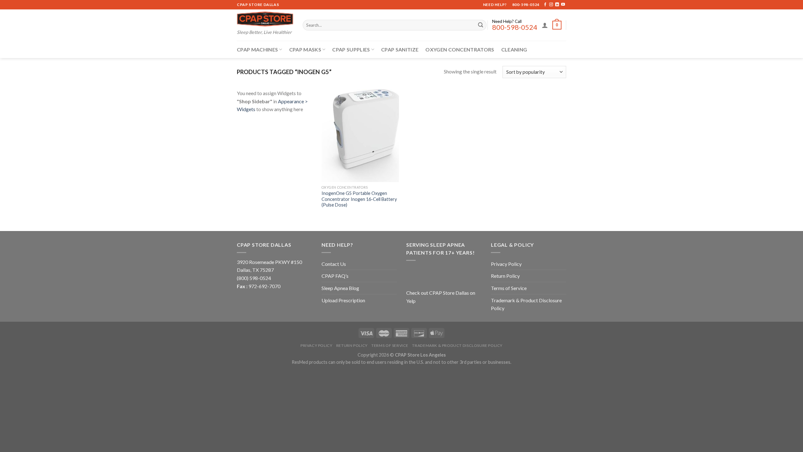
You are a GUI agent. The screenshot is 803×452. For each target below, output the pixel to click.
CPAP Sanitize (399, 49)
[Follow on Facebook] (545, 5)
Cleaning (514, 49)
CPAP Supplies (351, 49)
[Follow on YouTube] (563, 5)
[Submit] (480, 25)
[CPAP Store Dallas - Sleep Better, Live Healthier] (265, 19)
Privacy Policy (506, 264)
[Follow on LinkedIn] (557, 5)
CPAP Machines (257, 49)
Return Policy (505, 276)
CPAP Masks (305, 49)
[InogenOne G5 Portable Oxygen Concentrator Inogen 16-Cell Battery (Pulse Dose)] (360, 135)
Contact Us (334, 264)
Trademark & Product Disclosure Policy (526, 304)
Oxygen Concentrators (459, 49)
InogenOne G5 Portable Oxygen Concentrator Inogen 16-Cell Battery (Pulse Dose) (359, 199)
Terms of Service (509, 288)
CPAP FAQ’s (335, 276)
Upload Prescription (343, 300)
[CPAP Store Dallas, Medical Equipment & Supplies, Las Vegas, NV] (445, 274)
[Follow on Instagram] (551, 5)
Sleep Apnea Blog (340, 288)
